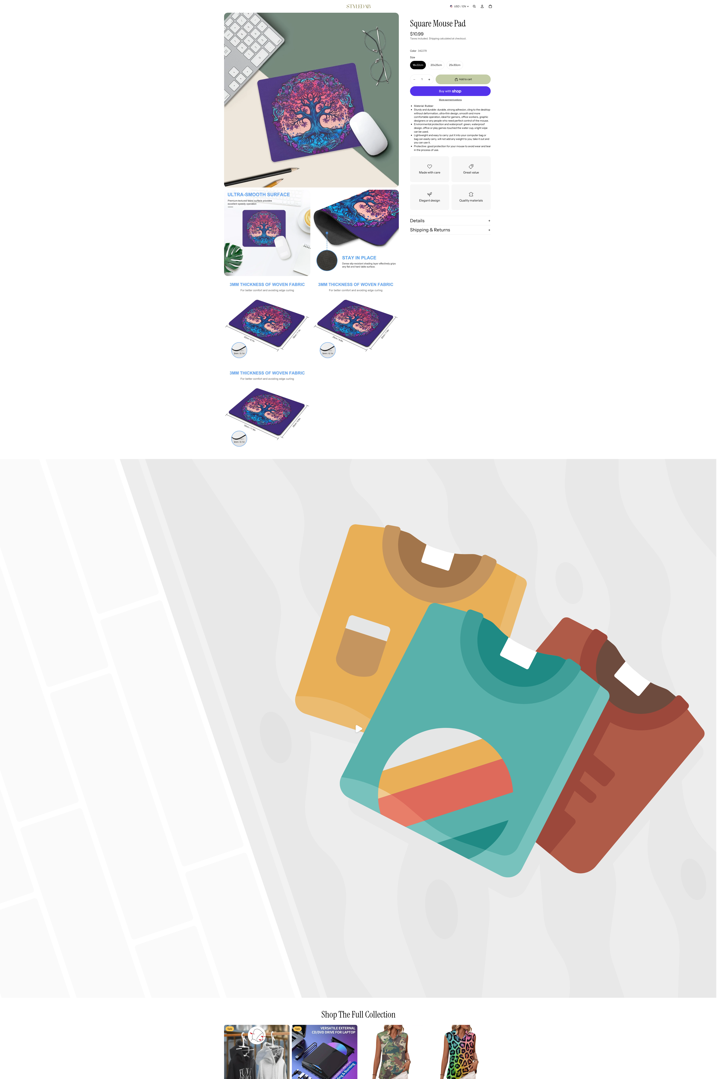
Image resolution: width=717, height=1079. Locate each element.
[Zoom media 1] (311, 100)
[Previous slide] (229, 1058)
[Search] (474, 6)
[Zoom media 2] (267, 233)
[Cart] (490, 6)
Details (417, 220)
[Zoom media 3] (356, 233)
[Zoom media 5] (356, 321)
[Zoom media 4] (267, 321)
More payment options (450, 99)
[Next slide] (284, 1058)
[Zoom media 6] (267, 410)
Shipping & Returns (430, 230)
